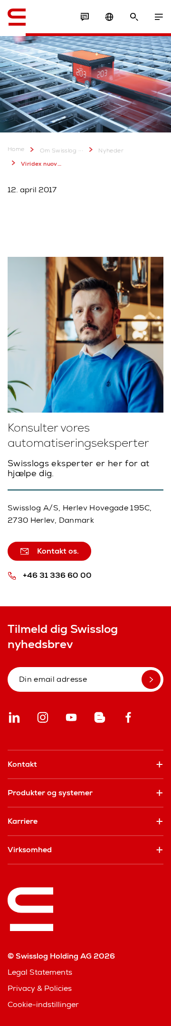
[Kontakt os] (84, 17)
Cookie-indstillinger (43, 1004)
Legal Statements (40, 972)
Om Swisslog (58, 150)
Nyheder (111, 150)
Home (16, 149)
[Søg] (134, 17)
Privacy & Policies (40, 988)
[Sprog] (109, 17)
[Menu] (158, 17)
